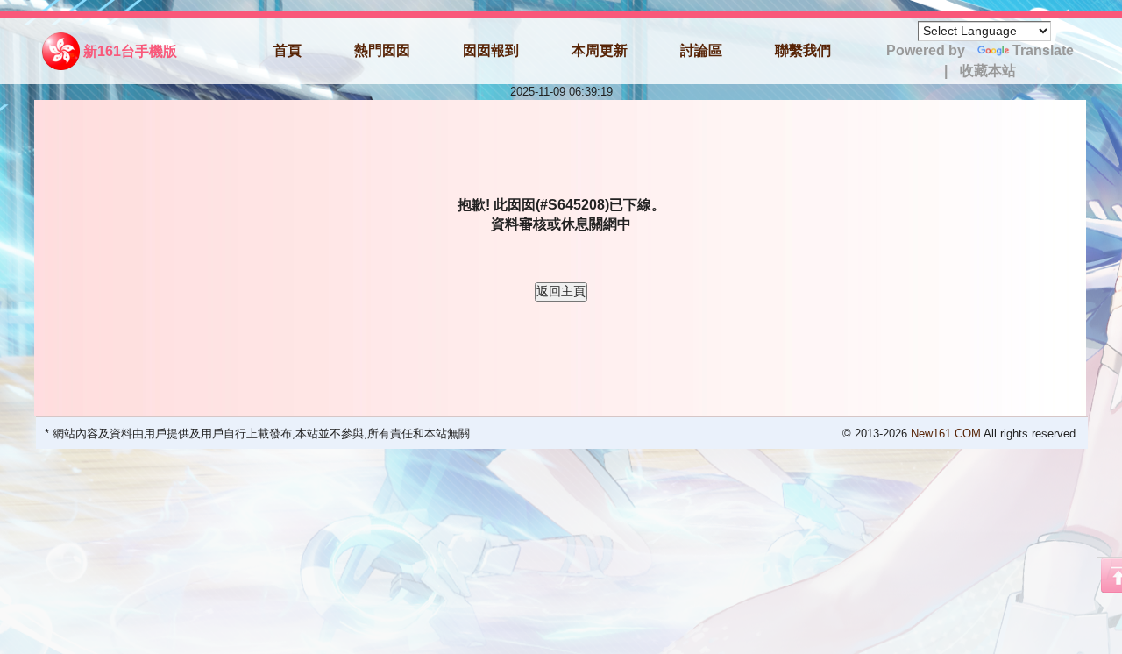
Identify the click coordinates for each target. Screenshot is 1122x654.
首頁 (287, 50)
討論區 (701, 50)
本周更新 (600, 50)
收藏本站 (988, 70)
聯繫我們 (803, 50)
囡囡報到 (491, 50)
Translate (1043, 50)
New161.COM (946, 433)
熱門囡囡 (382, 50)
